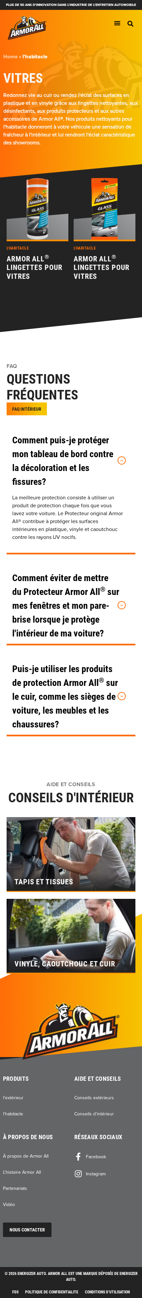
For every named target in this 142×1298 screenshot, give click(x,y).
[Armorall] (27, 27)
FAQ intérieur (26, 409)
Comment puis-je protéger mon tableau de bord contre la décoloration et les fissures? (62, 460)
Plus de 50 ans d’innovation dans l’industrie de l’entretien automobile (71, 4)
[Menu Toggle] (117, 23)
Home (10, 56)
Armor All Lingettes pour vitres (34, 267)
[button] (130, 24)
